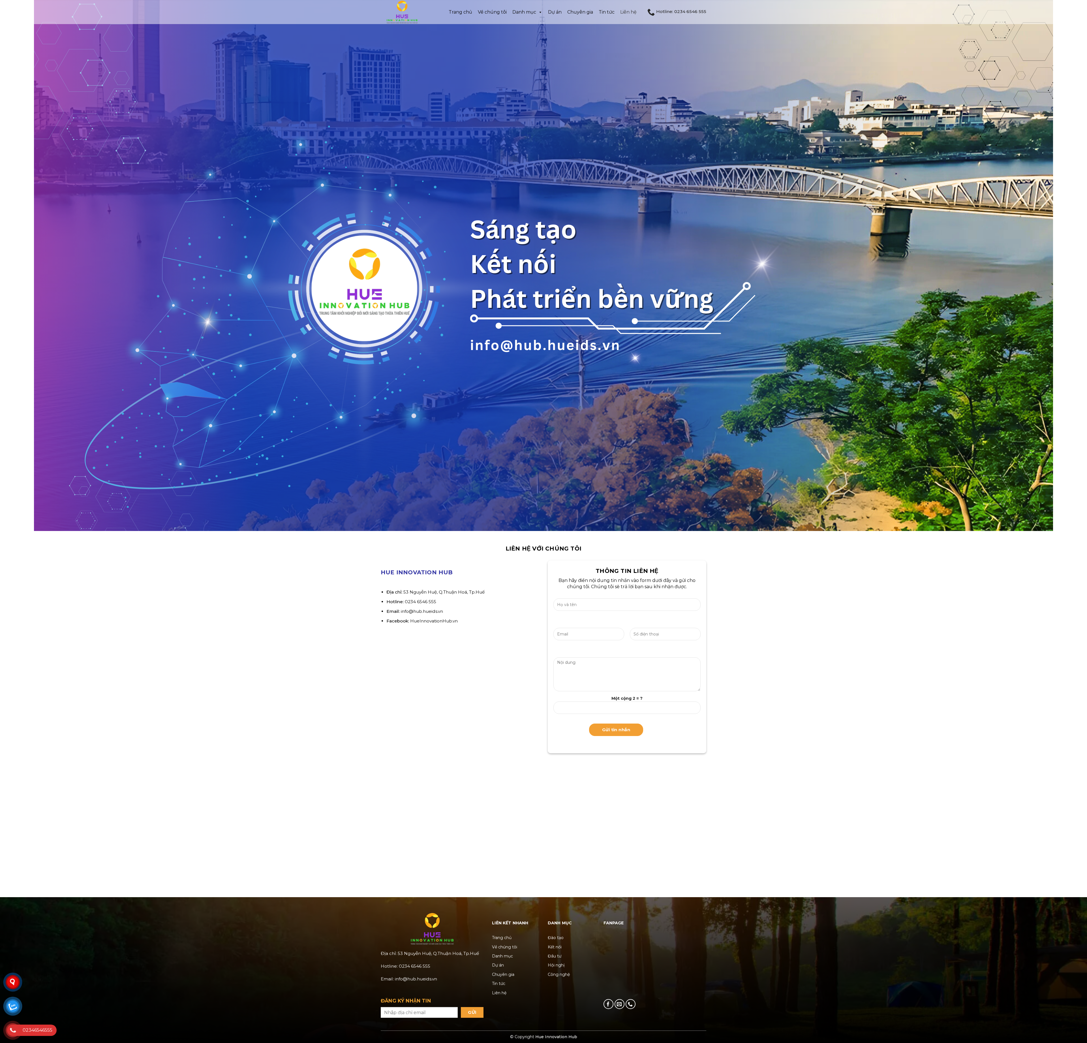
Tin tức (498, 983)
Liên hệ (628, 12)
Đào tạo (556, 937)
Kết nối (555, 947)
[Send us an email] (619, 1004)
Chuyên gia (580, 12)
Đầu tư (554, 956)
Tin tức (607, 12)
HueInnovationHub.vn (434, 621)
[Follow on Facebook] (608, 1004)
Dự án (555, 12)
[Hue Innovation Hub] (409, 12)
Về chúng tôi (504, 947)
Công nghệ (559, 974)
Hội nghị (556, 965)
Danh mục (524, 12)
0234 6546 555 (420, 601)
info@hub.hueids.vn (422, 611)
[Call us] (630, 1004)
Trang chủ (460, 12)
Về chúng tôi (492, 12)
